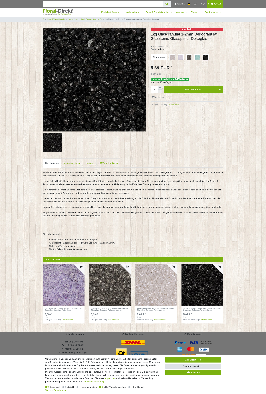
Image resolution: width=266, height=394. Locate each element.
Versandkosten (173, 105)
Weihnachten (132, 12)
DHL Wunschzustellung (115, 387)
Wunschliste (159, 97)
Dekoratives (73, 19)
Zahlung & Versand (74, 341)
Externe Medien (89, 387)
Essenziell (55, 387)
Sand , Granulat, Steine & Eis (91, 19)
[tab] (52, 163)
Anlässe (180, 12)
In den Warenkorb (192, 89)
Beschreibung (52, 163)
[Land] (189, 4)
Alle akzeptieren (193, 360)
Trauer (194, 12)
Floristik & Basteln (110, 12)
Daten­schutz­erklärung (93, 381)
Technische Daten (72, 163)
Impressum (110, 378)
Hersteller (89, 163)
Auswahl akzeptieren (193, 366)
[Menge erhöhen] (160, 88)
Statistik (70, 387)
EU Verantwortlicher (108, 163)
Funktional (138, 387)
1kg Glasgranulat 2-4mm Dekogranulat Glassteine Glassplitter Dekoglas (63, 309)
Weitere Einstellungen (55, 390)
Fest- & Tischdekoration (158, 12)
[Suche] (167, 4)
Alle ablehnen (193, 372)
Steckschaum (212, 12)
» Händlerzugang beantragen (73, 352)
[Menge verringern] (160, 91)
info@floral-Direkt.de (73, 349)
